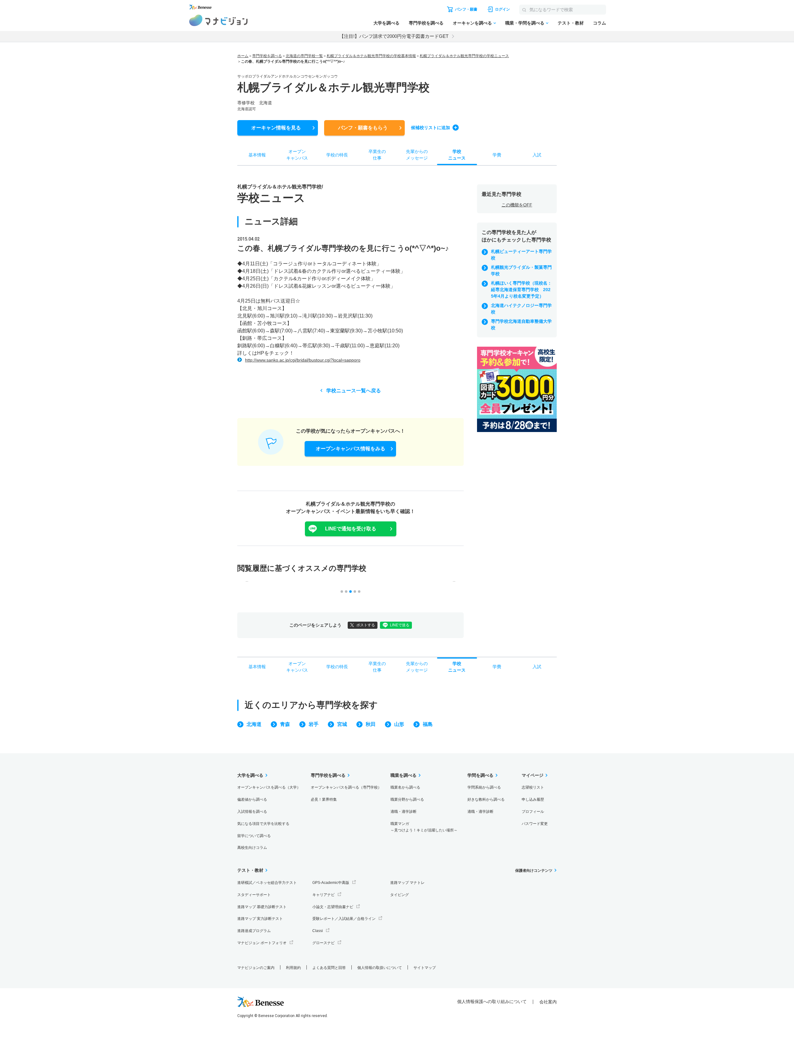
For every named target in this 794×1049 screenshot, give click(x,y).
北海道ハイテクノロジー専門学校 (521, 308)
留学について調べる (254, 836)
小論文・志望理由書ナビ (332, 907)
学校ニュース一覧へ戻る (353, 390)
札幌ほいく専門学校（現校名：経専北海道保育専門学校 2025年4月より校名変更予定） (521, 290)
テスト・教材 (571, 22)
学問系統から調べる (484, 787)
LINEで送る (399, 625)
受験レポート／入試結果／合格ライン (344, 918)
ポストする (365, 625)
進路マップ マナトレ (407, 882)
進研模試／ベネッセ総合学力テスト (267, 882)
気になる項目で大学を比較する (263, 824)
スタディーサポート (254, 895)
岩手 (314, 724)
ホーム (242, 56)
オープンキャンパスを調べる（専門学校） (346, 787)
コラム (599, 22)
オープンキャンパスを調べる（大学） (269, 787)
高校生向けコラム (252, 847)
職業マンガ (423, 827)
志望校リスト (533, 787)
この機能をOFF (517, 204)
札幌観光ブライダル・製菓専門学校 (521, 270)
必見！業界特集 (324, 799)
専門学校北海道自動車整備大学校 (521, 324)
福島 (428, 724)
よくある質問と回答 (329, 968)
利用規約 (293, 968)
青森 (285, 724)
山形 (399, 724)
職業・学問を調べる (524, 22)
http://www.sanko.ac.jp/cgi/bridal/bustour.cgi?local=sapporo (302, 360)
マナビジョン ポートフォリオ (262, 943)
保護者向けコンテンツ (533, 870)
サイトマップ (424, 968)
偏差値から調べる (252, 799)
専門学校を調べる (426, 22)
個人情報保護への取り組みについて (492, 1001)
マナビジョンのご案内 (255, 968)
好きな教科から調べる (486, 799)
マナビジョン (218, 20)
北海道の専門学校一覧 (304, 56)
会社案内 (548, 1001)
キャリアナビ (323, 895)
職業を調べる (403, 775)
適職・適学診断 (403, 811)
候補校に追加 (430, 127)
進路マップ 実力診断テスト (260, 918)
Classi (317, 931)
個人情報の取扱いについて (379, 968)
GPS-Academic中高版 (330, 882)
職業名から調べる (405, 787)
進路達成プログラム (254, 931)
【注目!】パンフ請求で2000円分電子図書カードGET (393, 36)
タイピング (399, 895)
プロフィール (533, 811)
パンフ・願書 (363, 127)
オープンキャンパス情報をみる (350, 448)
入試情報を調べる (252, 811)
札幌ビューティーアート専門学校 (521, 254)
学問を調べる (480, 775)
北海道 (254, 724)
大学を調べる (386, 22)
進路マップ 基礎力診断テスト (262, 907)
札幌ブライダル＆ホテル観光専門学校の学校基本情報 (371, 56)
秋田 (371, 724)
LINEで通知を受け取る (350, 528)
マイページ (532, 775)
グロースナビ (323, 943)
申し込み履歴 (533, 799)
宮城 (342, 724)
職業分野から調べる (407, 799)
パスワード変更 (535, 824)
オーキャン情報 (276, 127)
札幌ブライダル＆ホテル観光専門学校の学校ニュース (464, 56)
